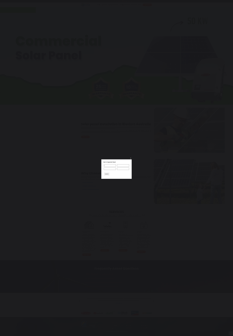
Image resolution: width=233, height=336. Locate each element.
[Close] (131, 158)
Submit (106, 174)
